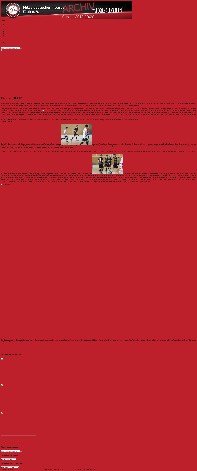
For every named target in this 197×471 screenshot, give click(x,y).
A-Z (6, 24)
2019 (6, 28)
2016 (6, 33)
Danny (11, 383)
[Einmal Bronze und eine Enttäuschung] (18, 375)
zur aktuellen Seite (11, 41)
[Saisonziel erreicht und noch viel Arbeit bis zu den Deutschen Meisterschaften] (18, 403)
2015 (6, 35)
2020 (6, 26)
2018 (6, 30)
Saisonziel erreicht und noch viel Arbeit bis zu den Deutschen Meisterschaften (33, 407)
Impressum (8, 42)
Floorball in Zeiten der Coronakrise (16, 439)
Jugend (3, 91)
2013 (6, 39)
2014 (6, 37)
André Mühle (14, 443)
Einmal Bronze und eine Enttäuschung (17, 379)
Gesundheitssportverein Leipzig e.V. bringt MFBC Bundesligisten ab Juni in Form (27, 351)
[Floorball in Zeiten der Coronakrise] (18, 435)
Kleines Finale (5, 349)
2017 (6, 31)
